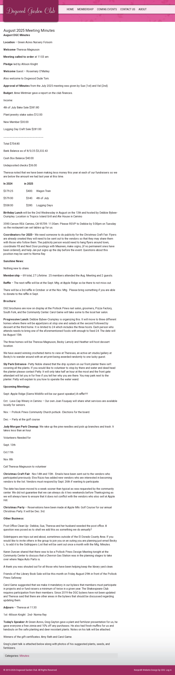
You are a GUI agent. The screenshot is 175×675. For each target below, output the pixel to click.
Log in (169, 670)
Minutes (24, 655)
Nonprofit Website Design (146, 670)
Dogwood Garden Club (30, 10)
